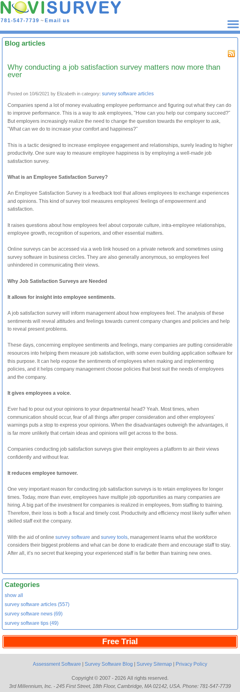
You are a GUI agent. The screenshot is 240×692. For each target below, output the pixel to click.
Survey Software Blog (109, 664)
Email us (57, 20)
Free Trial (120, 641)
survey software (72, 537)
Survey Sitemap (154, 664)
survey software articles (128, 93)
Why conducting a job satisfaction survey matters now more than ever (114, 71)
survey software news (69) (33, 613)
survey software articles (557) (37, 604)
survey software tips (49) (31, 623)
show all (14, 595)
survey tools (114, 537)
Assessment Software (57, 664)
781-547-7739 (20, 20)
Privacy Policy (191, 664)
